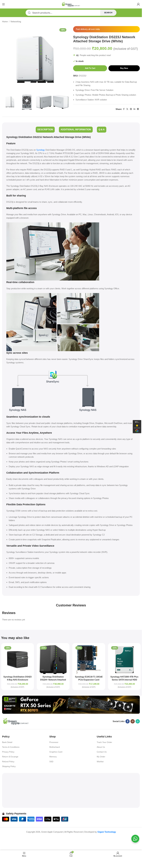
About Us (101, 747)
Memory (53, 756)
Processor (53, 742)
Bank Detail (7, 742)
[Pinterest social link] (131, 109)
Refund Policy (8, 761)
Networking (16, 21)
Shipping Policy (9, 766)
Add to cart (90, 68)
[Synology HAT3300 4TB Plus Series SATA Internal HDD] (124, 659)
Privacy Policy (8, 752)
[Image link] (71, 704)
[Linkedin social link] (134, 109)
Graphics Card (55, 752)
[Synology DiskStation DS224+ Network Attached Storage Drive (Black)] (53, 659)
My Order (101, 756)
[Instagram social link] (132, 721)
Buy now (124, 68)
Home (5, 21)
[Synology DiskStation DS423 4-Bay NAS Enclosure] (17, 659)
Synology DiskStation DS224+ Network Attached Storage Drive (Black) (53, 680)
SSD (51, 761)
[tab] (45, 130)
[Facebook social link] (123, 109)
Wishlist (100, 761)
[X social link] (127, 109)
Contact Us (102, 752)
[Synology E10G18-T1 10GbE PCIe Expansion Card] (88, 659)
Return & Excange (10, 756)
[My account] (138, 4)
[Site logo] (71, 4)
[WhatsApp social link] (138, 721)
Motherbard (54, 747)
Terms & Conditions (10, 747)
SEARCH (108, 12)
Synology (40, 150)
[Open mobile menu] (3, 4)
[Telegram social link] (138, 109)
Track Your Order (104, 742)
